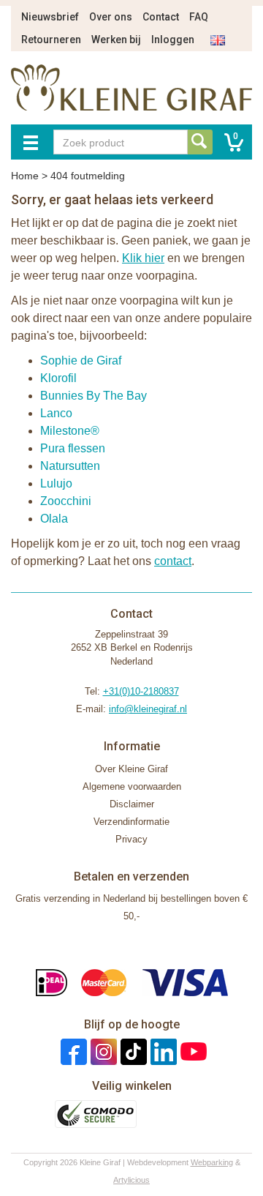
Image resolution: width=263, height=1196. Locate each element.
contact (172, 561)
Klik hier (143, 258)
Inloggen (172, 39)
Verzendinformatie (131, 821)
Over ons (110, 17)
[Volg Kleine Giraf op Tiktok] (132, 1051)
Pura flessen (72, 448)
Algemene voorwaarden (132, 786)
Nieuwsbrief (50, 17)
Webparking (212, 1162)
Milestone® (69, 431)
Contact (160, 17)
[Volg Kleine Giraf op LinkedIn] (162, 1051)
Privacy (131, 839)
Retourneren (51, 39)
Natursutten (70, 466)
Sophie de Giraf (80, 360)
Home (25, 176)
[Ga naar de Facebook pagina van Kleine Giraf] (72, 1051)
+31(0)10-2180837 (141, 691)
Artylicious (131, 1180)
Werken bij (116, 39)
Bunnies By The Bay (93, 395)
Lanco (56, 413)
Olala (54, 518)
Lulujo (56, 483)
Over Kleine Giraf (131, 768)
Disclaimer (132, 804)
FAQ (198, 17)
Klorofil (58, 378)
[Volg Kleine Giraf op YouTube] (192, 1051)
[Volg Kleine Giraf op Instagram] (102, 1051)
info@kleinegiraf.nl (148, 708)
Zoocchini (65, 501)
